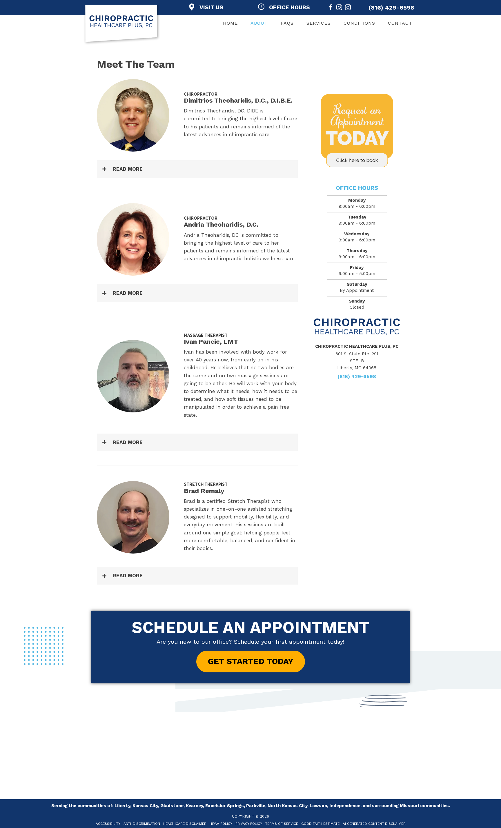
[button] (197, 169)
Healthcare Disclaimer (184, 824)
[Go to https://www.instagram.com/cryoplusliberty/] (348, 8)
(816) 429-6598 (391, 7)
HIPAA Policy (221, 824)
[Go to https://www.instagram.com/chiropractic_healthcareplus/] (339, 8)
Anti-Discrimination (142, 824)
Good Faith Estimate (320, 824)
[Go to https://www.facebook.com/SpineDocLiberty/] (330, 8)
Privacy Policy (248, 824)
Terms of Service (281, 824)
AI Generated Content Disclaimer (374, 824)
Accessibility (108, 824)
